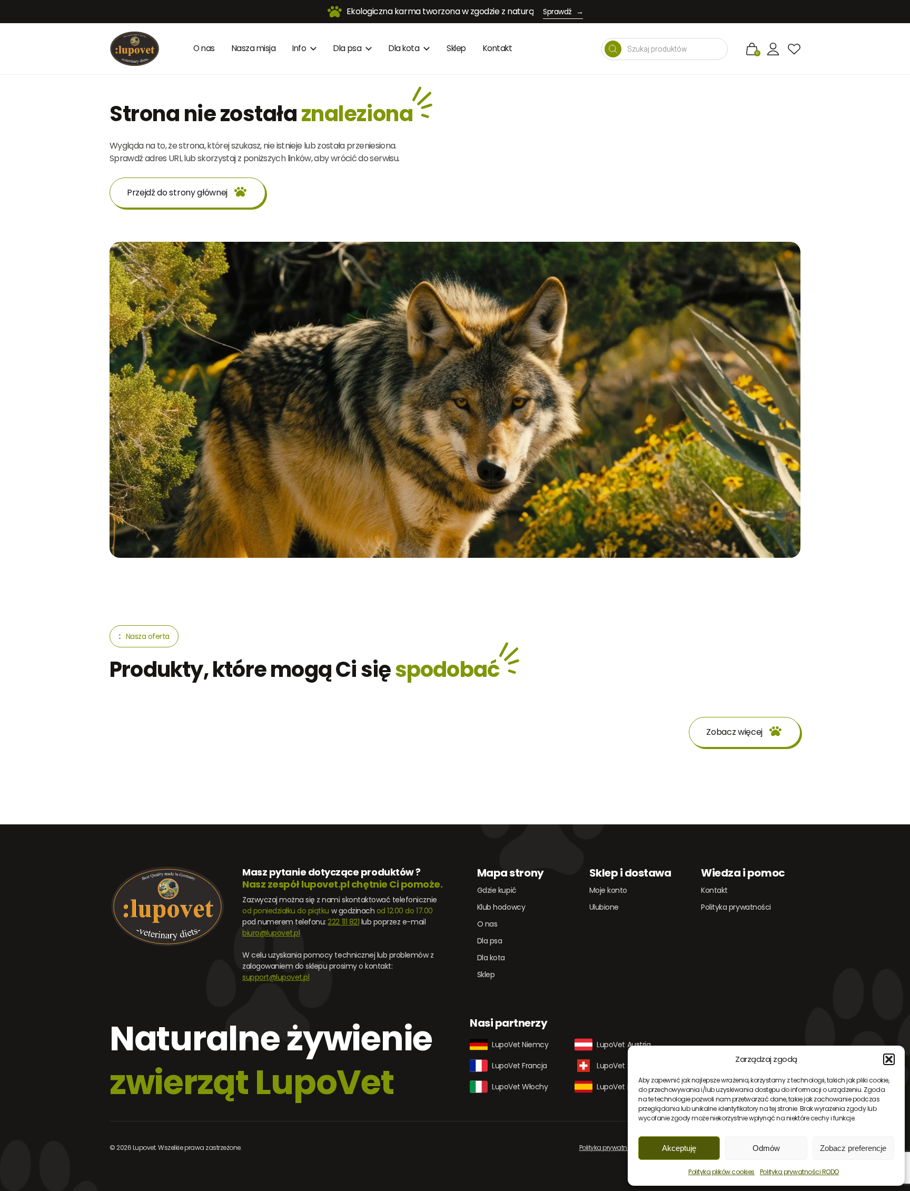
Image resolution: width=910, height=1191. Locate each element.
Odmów (766, 1148)
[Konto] (773, 49)
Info (299, 48)
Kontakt (497, 48)
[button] (889, 1059)
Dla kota (404, 48)
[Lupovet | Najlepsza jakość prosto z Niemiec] (135, 49)
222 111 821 (343, 922)
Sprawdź (563, 11)
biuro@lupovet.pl (271, 933)
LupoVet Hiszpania (628, 1086)
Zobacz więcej (734, 732)
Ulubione (604, 907)
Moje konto (608, 890)
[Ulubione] (794, 49)
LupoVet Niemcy (520, 1044)
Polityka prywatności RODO (799, 1171)
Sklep (456, 48)
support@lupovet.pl (275, 977)
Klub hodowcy (501, 907)
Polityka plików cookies (721, 1171)
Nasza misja (254, 48)
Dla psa (347, 48)
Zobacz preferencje (853, 1148)
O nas (204, 48)
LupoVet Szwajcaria (629, 1065)
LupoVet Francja (519, 1065)
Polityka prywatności (735, 907)
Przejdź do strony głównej (177, 192)
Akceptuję (679, 1148)
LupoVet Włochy (520, 1086)
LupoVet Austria (623, 1044)
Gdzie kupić (497, 890)
